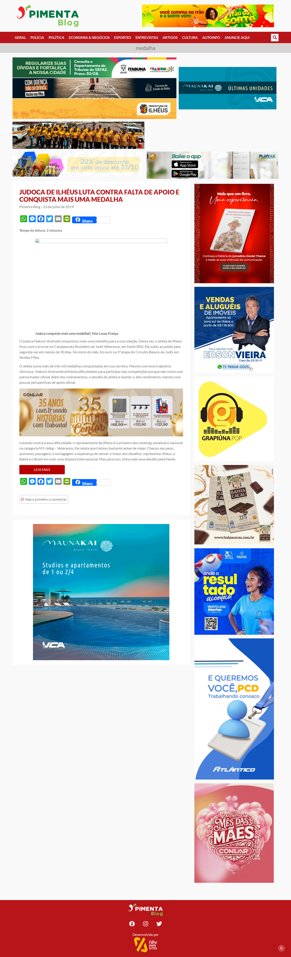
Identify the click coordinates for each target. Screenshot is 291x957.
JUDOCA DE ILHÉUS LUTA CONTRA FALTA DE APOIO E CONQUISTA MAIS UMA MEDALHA (99, 195)
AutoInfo (211, 37)
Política (56, 37)
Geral (20, 37)
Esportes (122, 37)
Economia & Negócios (89, 37)
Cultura (190, 37)
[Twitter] (159, 924)
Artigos (170, 37)
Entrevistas (146, 37)
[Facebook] (132, 924)
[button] (274, 37)
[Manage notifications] (281, 948)
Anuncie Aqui (237, 37)
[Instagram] (145, 924)
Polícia (37, 37)
